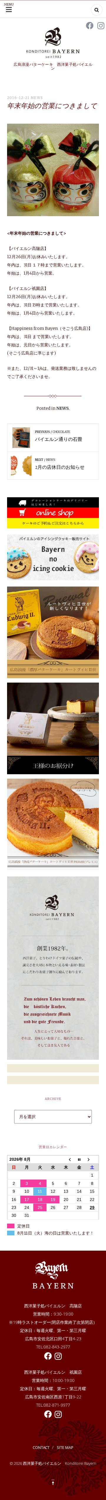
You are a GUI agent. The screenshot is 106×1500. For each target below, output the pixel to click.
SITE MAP (65, 1447)
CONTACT (41, 1447)
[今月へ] (79, 1159)
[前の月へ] (65, 1159)
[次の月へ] (92, 1159)
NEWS (37, 97)
